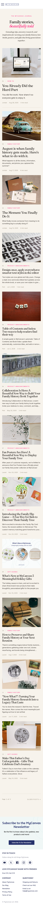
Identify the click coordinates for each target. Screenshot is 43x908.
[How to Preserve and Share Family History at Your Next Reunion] (21, 612)
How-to (10, 81)
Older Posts (34, 799)
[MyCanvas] (12, 4)
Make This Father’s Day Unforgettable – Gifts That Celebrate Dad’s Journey (17, 761)
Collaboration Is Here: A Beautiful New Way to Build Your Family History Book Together (21, 393)
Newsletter (6, 889)
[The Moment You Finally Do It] (21, 190)
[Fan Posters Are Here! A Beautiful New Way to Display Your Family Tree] (21, 430)
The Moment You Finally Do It (19, 214)
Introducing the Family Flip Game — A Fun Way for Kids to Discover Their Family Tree (20, 517)
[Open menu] (2, 4)
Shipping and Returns (30, 882)
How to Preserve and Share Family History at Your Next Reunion (18, 637)
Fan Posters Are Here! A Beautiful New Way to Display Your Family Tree (19, 455)
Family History (13, 144)
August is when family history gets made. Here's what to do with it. (20, 152)
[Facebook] (17, 862)
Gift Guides (12, 572)
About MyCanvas (8, 882)
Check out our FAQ (29, 885)
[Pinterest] (30, 862)
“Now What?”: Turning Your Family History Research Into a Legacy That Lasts (20, 699)
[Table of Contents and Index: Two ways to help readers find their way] (21, 306)
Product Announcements (18, 266)
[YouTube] (4, 862)
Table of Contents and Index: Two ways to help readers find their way (19, 331)
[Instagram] (23, 862)
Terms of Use (6, 895)
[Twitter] (11, 862)
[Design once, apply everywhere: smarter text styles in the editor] (21, 247)
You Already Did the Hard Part (17, 87)
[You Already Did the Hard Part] (21, 63)
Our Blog (5, 885)
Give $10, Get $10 (8, 873)
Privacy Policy (7, 892)
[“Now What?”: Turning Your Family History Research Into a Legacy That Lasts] (21, 674)
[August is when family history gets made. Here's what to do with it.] (21, 126)
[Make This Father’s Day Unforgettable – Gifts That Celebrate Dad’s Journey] (21, 736)
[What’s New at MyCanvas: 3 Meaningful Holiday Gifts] (21, 553)
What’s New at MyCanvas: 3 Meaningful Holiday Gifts (18, 577)
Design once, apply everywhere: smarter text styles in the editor (21, 271)
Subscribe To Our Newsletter (21, 842)
